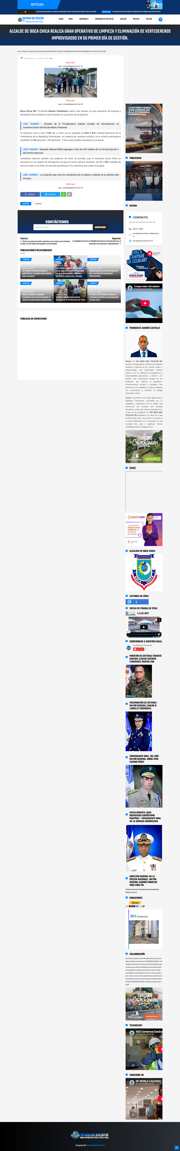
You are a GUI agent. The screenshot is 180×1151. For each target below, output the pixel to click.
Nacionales (38, 204)
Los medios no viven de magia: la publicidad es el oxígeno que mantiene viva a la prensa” (91, 11)
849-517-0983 (138, 229)
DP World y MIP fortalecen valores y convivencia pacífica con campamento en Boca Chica (103, 297)
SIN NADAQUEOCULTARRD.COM (96, 1145)
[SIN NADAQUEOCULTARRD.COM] (89, 1140)
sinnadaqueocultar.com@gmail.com (146, 234)
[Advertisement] (134, 57)
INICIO (61, 19)
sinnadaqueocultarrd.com (143, 241)
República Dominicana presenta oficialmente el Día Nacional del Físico (70, 298)
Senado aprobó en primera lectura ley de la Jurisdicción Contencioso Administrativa (103, 274)
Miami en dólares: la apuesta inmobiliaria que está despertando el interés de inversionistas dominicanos (37, 297)
